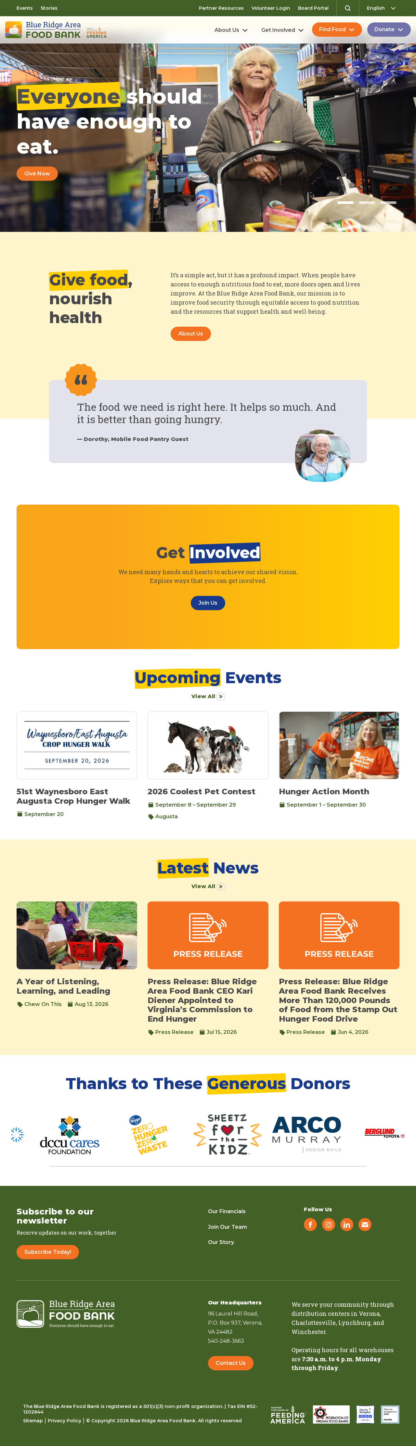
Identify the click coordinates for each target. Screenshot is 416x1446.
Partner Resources (221, 8)
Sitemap (33, 1421)
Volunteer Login (271, 8)
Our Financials (227, 1211)
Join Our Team (227, 1227)
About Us (226, 30)
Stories (49, 8)
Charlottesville (314, 1323)
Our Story (221, 1242)
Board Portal (313, 8)
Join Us (208, 603)
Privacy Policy (64, 1421)
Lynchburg (354, 1323)
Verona (369, 1313)
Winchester (309, 1332)
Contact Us (231, 1363)
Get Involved (278, 30)
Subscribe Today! (47, 1252)
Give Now (37, 173)
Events (25, 8)
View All (203, 696)
